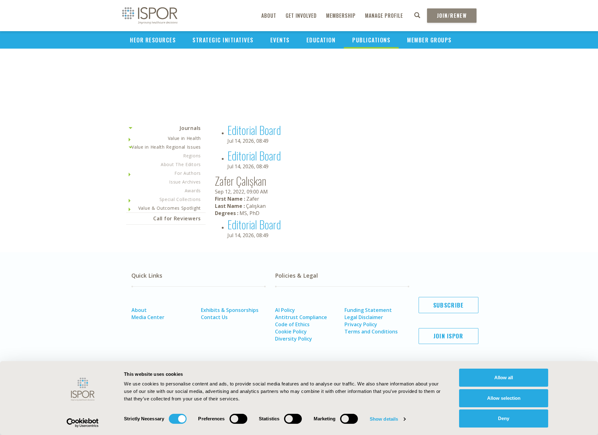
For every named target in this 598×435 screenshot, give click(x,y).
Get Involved (301, 15)
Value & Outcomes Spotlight (169, 208)
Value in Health (184, 138)
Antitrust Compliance (301, 317)
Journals (190, 128)
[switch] (238, 419)
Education (321, 40)
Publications (371, 40)
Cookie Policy (291, 331)
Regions (192, 156)
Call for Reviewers (177, 218)
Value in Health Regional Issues (166, 147)
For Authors (187, 173)
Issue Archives (185, 182)
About (268, 15)
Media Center (147, 317)
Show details (384, 419)
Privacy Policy (360, 324)
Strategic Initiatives (223, 40)
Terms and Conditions (371, 331)
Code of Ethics (292, 324)
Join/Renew (452, 15)
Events (280, 40)
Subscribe (448, 305)
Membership (341, 15)
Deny (503, 418)
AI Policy (285, 310)
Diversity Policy (293, 338)
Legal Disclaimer (363, 317)
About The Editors (181, 164)
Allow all (503, 377)
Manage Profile (384, 15)
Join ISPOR (448, 336)
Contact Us (214, 317)
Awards (193, 191)
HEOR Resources (153, 40)
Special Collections (180, 199)
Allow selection (503, 398)
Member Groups (429, 40)
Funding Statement (368, 310)
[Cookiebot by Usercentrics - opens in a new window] (82, 423)
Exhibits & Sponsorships (230, 310)
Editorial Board (254, 130)
